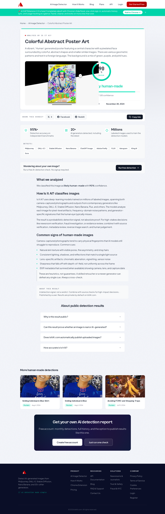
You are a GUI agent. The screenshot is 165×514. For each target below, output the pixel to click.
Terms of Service (137, 480)
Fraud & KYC (116, 488)
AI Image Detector (58, 4)
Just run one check (98, 442)
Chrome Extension (79, 485)
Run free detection (127, 168)
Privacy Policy (136, 476)
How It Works (78, 4)
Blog (92, 4)
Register (134, 498)
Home (23, 23)
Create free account (67, 442)
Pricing (74, 489)
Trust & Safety (116, 484)
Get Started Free (136, 4)
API (111, 4)
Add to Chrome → (133, 12)
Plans (101, 4)
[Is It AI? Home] (20, 4)
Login (120, 4)
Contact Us (95, 493)
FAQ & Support (97, 488)
